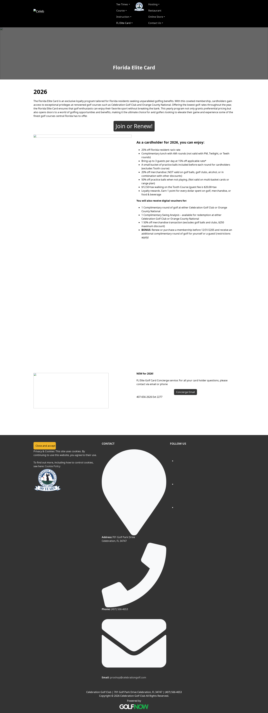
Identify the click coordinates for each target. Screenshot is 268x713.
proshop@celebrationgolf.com (128, 677)
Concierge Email (185, 392)
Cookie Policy (52, 466)
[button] (124, 4)
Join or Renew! (134, 126)
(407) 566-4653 (119, 609)
